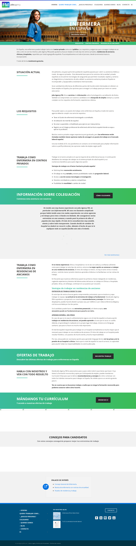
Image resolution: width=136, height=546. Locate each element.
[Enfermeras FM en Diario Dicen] (57, 516)
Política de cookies (55, 543)
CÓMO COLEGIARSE (103, 196)
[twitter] (109, 518)
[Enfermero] (102, 420)
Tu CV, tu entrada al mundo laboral (72, 521)
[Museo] (34, 420)
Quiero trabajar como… (68, 5)
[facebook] (96, 518)
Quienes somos (109, 5)
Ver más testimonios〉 (111, 255)
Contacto (126, 5)
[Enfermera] (56, 420)
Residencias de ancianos (110, 43)
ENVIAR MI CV (103, 400)
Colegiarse (98, 5)
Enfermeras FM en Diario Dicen (70, 513)
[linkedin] (100, 518)
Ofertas (54, 5)
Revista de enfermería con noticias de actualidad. (72, 487)
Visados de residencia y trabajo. (66, 491)
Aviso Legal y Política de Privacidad (39, 543)
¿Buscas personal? (86, 5)
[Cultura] (79, 420)
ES (131, 5)
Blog (119, 5)
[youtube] (114, 518)
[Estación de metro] (124, 420)
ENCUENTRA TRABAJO (103, 356)
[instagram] (105, 518)
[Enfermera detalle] (11, 420)
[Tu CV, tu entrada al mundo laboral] (57, 524)
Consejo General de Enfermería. (66, 484)
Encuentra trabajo (78, 34)
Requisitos (79, 43)
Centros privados (92, 43)
